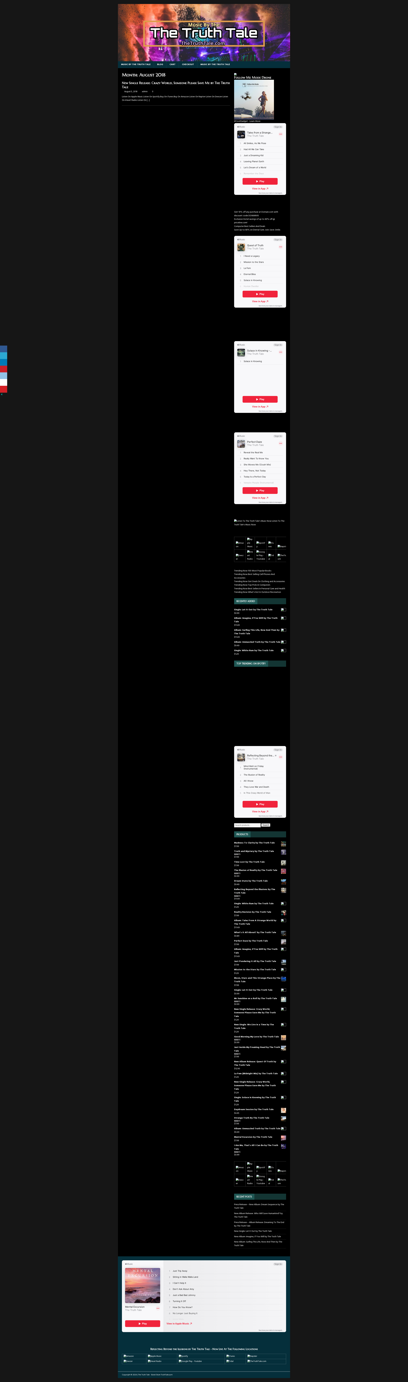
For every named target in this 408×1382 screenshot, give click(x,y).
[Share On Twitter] (3, 355)
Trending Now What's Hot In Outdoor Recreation (257, 592)
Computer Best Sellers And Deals (249, 226)
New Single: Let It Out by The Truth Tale (253, 1231)
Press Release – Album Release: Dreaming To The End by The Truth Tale (259, 1224)
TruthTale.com (167, 1374)
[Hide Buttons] (1, 394)
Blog (160, 64)
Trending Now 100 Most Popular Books (252, 571)
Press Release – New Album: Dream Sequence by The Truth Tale (259, 1206)
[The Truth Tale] (204, 59)
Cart (172, 64)
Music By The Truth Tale (136, 64)
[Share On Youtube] (3, 389)
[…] (148, 100)
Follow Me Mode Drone (252, 78)
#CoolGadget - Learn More (247, 121)
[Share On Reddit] (3, 375)
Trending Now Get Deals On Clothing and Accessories (259, 581)
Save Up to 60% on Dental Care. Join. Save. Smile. (257, 230)
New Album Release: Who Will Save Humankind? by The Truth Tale (258, 1215)
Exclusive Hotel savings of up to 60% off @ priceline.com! (254, 221)
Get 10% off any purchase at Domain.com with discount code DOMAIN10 (256, 213)
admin (145, 91)
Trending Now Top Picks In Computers (252, 585)
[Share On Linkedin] (3, 362)
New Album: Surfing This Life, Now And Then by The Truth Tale (258, 1243)
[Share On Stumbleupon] (3, 382)
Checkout (188, 64)
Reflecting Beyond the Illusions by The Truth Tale (180, 1349)
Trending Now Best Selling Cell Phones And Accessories (254, 576)
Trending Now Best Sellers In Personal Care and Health (259, 589)
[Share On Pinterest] (3, 369)
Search (265, 825)
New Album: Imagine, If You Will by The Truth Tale (257, 1236)
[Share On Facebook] (3, 349)
